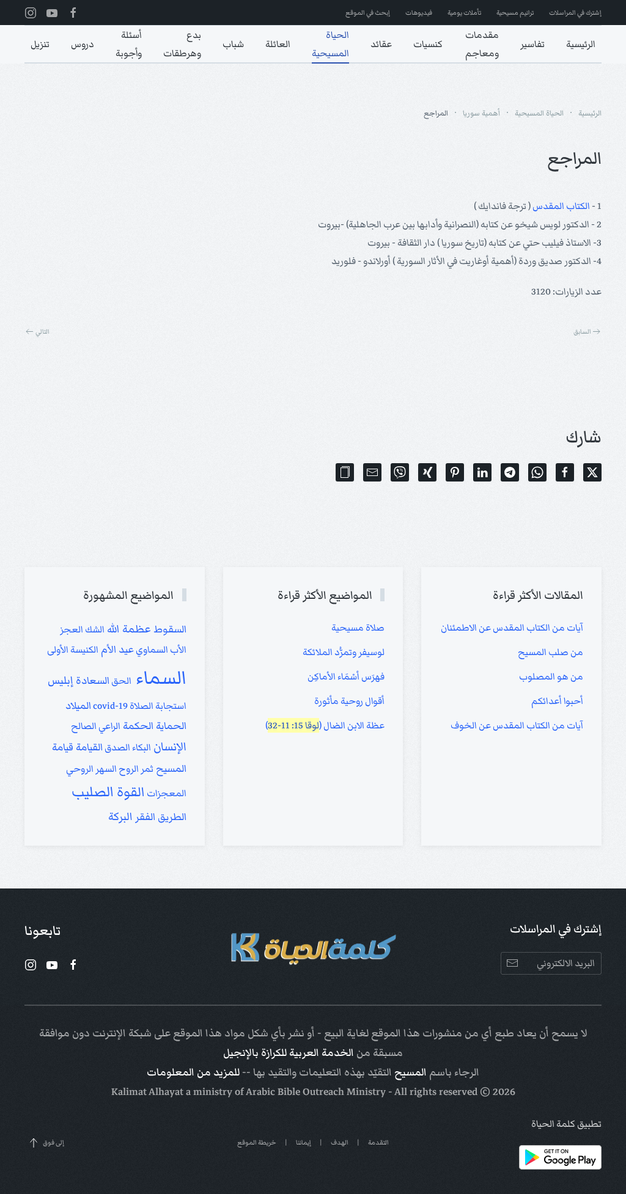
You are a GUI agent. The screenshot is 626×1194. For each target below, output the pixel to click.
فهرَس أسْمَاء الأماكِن (346, 676)
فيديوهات (418, 12)
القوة (129, 792)
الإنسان (168, 747)
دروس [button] (82, 44)
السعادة (91, 681)
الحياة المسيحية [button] (330, 43)
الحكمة (136, 726)
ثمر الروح (135, 768)
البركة (120, 816)
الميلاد (78, 706)
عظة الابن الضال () (325, 725)
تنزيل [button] (40, 44)
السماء (158, 677)
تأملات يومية (464, 12)
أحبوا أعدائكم (557, 701)
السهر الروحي (91, 768)
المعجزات (165, 793)
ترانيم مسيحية (515, 12)
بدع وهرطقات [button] (182, 43)
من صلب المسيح (550, 652)
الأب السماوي (160, 649)
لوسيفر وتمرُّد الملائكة (344, 652)
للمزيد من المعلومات (193, 1072)
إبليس (60, 680)
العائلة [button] (277, 44)
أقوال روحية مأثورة (349, 701)
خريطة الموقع (256, 1142)
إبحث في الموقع (367, 12)
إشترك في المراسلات (575, 12)
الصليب (93, 792)
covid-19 (109, 705)
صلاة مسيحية (358, 627)
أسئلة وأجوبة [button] (129, 43)
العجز (71, 629)
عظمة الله (128, 628)
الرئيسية (580, 44)
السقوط (168, 629)
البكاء (140, 747)
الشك (94, 629)
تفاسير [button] (532, 44)
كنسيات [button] (428, 44)
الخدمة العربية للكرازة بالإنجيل (288, 1053)
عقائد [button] (381, 44)
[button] (345, 472)
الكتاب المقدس (561, 206)
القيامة (88, 747)
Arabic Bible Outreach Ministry (316, 1092)
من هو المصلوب (551, 676)
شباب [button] (233, 44)
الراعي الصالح (95, 726)
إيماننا (303, 1142)
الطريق (170, 817)
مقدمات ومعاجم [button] (482, 43)
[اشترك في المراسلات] (512, 963)
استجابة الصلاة (157, 705)
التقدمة (378, 1142)
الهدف (339, 1142)
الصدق (116, 747)
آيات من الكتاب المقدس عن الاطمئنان (512, 627)
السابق (582, 331)
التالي (42, 331)
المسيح (410, 1072)
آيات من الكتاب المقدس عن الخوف (517, 725)
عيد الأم (116, 649)
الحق (120, 680)
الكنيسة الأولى (72, 649)
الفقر (144, 817)
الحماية (169, 726)
